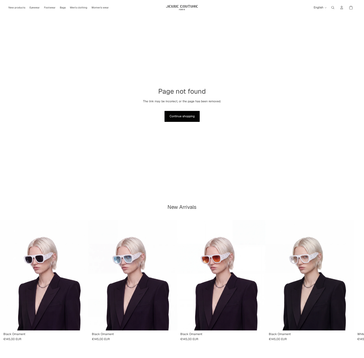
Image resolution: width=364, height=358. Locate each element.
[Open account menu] (341, 7)
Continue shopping (182, 116)
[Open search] (332, 7)
